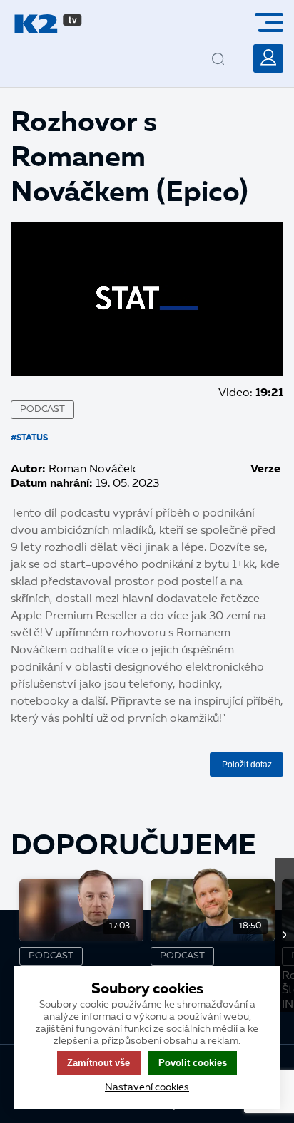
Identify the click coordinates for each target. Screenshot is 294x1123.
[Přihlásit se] (268, 58)
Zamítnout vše (98, 1062)
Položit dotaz (247, 765)
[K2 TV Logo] (48, 24)
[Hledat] (230, 47)
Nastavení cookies (147, 1087)
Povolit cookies (192, 1062)
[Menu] (274, 22)
